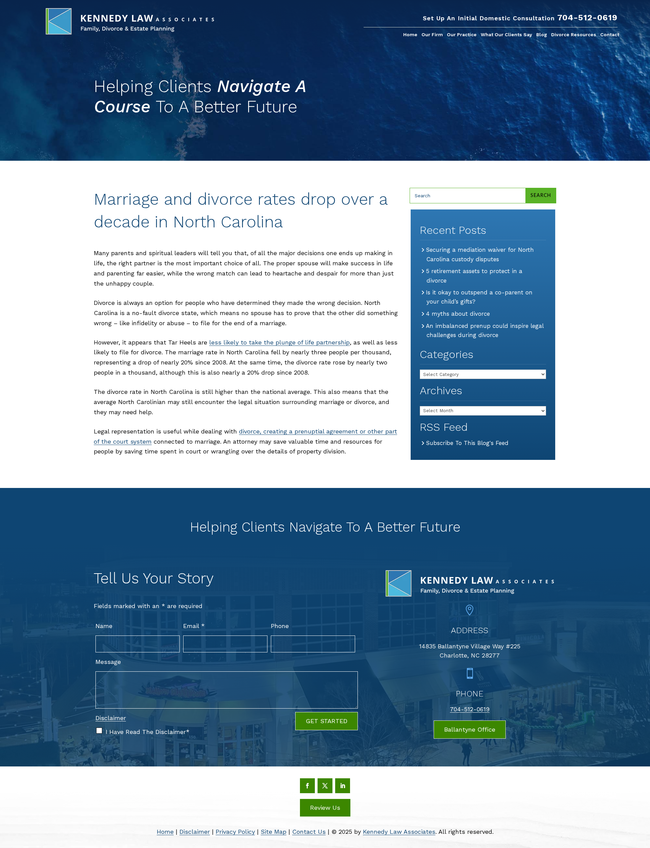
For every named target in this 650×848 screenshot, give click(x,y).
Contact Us (309, 831)
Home (410, 34)
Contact (609, 34)
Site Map (273, 831)
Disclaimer (110, 717)
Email (194, 625)
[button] (642, 798)
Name (103, 625)
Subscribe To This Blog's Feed (467, 443)
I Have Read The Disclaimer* (148, 731)
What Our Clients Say (506, 34)
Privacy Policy (235, 831)
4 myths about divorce (458, 313)
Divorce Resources (573, 34)
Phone (280, 625)
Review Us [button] (325, 807)
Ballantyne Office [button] (469, 729)
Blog (541, 34)
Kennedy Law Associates (399, 831)
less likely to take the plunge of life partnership (279, 342)
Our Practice (462, 34)
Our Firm (432, 34)
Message (108, 661)
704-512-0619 (587, 17)
